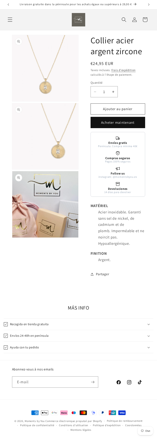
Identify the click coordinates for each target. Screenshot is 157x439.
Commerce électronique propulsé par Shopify (73, 421)
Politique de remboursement (125, 421)
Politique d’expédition (106, 425)
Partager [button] (102, 274)
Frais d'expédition (123, 70)
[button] (10, 19)
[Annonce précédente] (8, 4)
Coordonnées (133, 425)
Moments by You (35, 421)
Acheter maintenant (118, 122)
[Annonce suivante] (149, 4)
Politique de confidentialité (37, 425)
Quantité (97, 82)
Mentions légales (80, 430)
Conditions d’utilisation (73, 425)
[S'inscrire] (92, 381)
